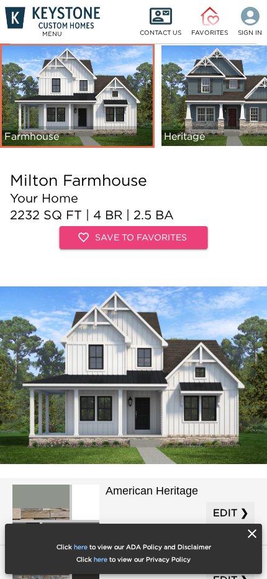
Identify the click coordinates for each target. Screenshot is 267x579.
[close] (252, 534)
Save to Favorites (141, 237)
